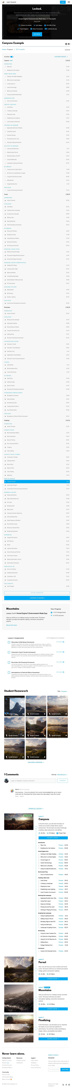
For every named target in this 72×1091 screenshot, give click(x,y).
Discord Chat (6, 1074)
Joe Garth (52, 19)
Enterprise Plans (6, 1067)
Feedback (33, 1062)
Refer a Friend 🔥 (7, 1079)
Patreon (4, 1062)
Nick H (17, 789)
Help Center (34, 1060)
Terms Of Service (36, 1067)
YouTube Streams (7, 1065)
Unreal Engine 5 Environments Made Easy (32, 613)
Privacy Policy (35, 1065)
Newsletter (20, 1062)
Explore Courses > (53, 1055)
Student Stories (21, 1060)
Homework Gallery (7, 1077)
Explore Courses (6, 1060)
